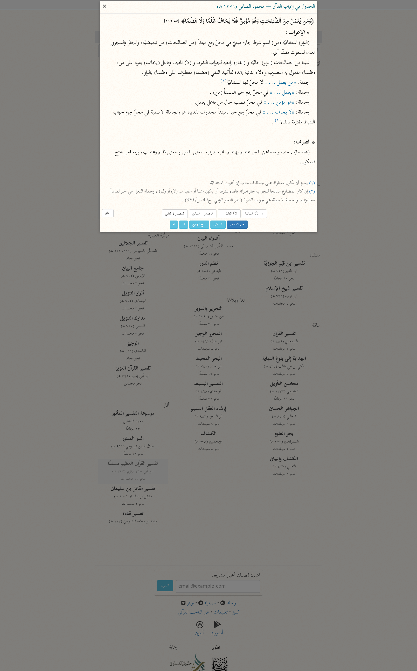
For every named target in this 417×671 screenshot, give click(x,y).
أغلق (108, 213)
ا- (174, 224)
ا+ (183, 224)
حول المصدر (237, 224)
